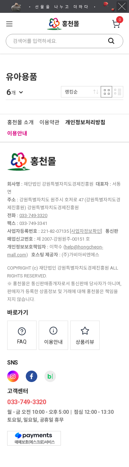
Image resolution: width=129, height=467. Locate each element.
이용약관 (49, 122)
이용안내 (17, 133)
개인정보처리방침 (85, 122)
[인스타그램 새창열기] (13, 376)
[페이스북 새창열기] (31, 376)
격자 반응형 (106, 91)
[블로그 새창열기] (50, 376)
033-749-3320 (33, 215)
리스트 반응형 (117, 91)
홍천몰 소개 (20, 122)
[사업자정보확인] (86, 231)
